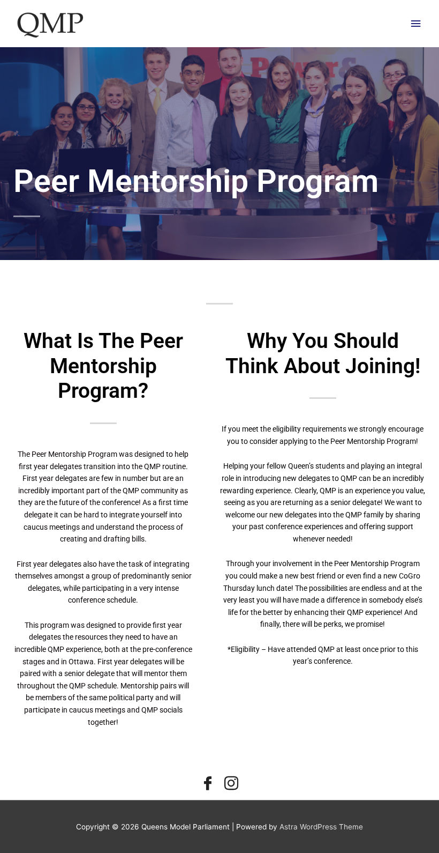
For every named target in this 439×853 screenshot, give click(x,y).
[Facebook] (208, 784)
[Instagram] (231, 784)
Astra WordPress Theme (321, 826)
